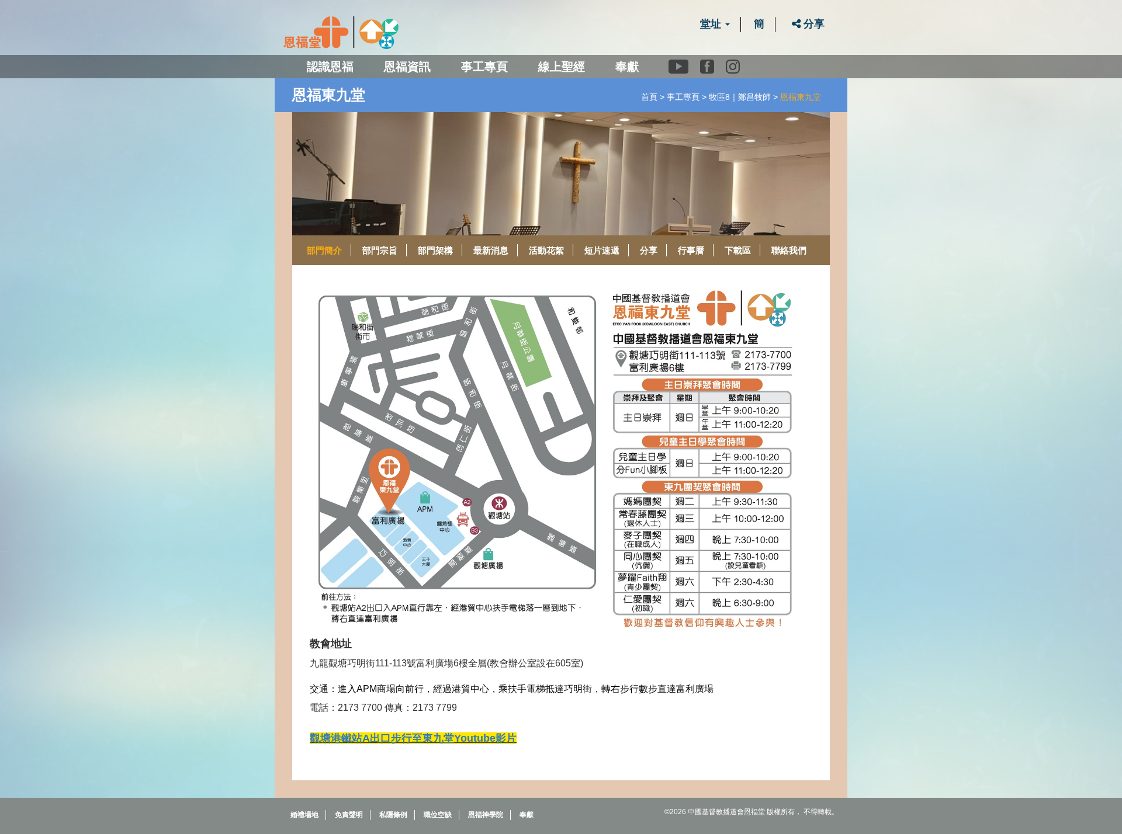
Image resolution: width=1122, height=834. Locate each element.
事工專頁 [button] (484, 66)
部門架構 (435, 250)
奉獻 (627, 66)
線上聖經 (561, 66)
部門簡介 (324, 250)
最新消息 (490, 250)
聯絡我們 (788, 250)
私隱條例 (393, 815)
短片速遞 (601, 250)
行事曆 (691, 250)
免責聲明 (349, 815)
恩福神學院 (485, 815)
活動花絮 (546, 250)
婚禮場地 (304, 815)
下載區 (738, 250)
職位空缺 (438, 815)
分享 (813, 24)
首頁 (649, 97)
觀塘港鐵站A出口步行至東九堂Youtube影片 (413, 738)
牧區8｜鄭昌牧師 (740, 97)
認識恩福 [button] (330, 66)
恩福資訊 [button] (407, 66)
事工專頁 (683, 97)
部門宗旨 (379, 250)
